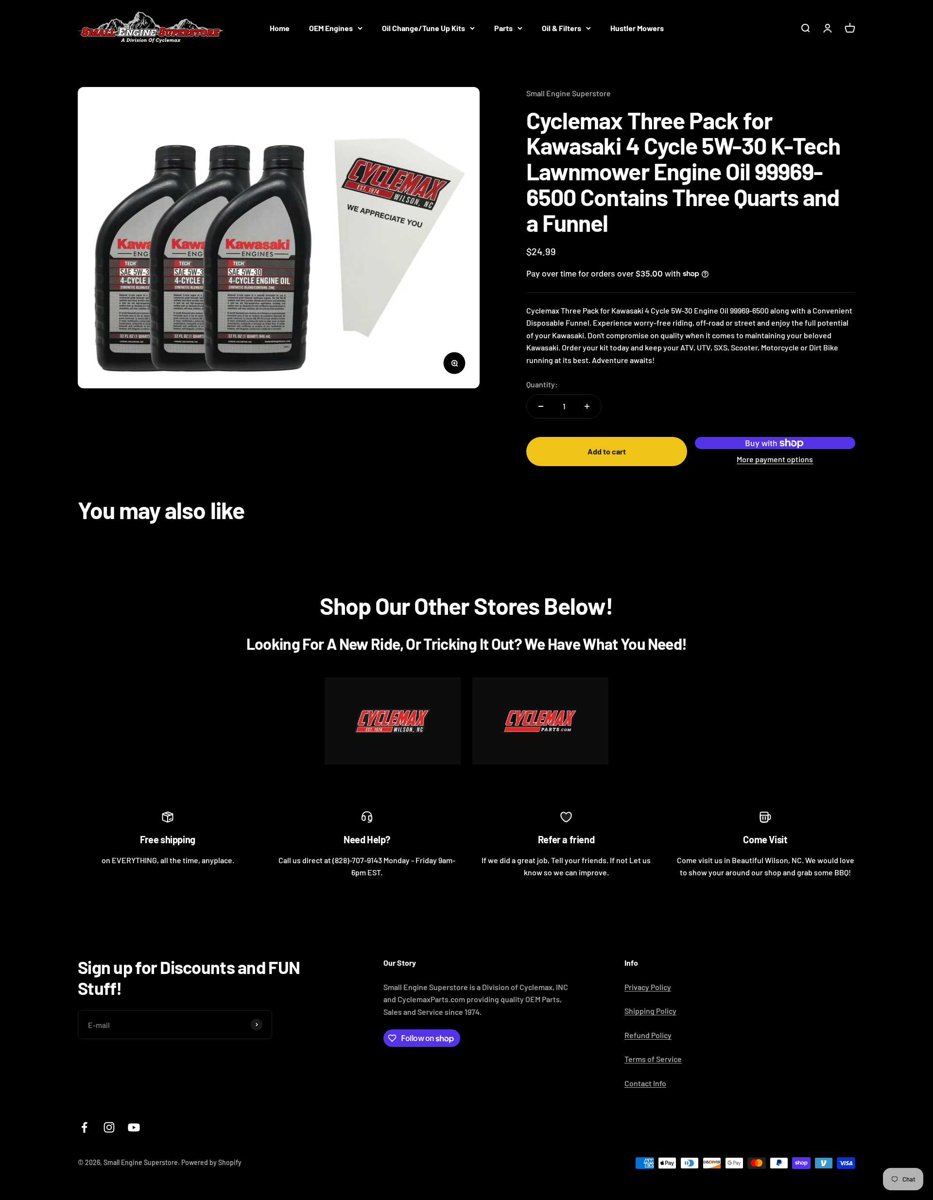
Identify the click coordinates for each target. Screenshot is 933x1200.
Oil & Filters (561, 28)
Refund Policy (648, 1035)
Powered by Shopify (211, 1162)
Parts (503, 28)
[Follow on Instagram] (109, 1127)
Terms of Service (653, 1058)
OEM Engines (331, 28)
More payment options (775, 459)
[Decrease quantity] (541, 406)
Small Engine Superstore (568, 93)
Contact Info (645, 1083)
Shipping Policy (650, 1010)
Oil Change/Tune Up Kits (423, 28)
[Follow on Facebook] (84, 1127)
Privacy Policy (647, 986)
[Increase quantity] (587, 406)
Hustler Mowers (637, 28)
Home (280, 28)
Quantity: (542, 384)
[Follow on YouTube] (133, 1127)
